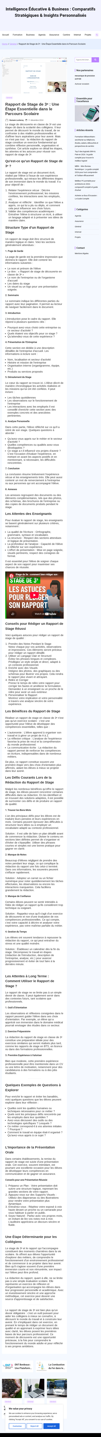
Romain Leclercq (16, 120)
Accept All (51, 1426)
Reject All (35, 1426)
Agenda (42, 35)
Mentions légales (82, 253)
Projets (88, 35)
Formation (17, 35)
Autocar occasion (82, 84)
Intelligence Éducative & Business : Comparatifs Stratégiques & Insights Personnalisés (50, 12)
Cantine (66, 35)
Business (30, 35)
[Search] (95, 59)
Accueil (5, 35)
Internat (77, 35)
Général (9, 98)
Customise (17, 1426)
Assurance (54, 35)
